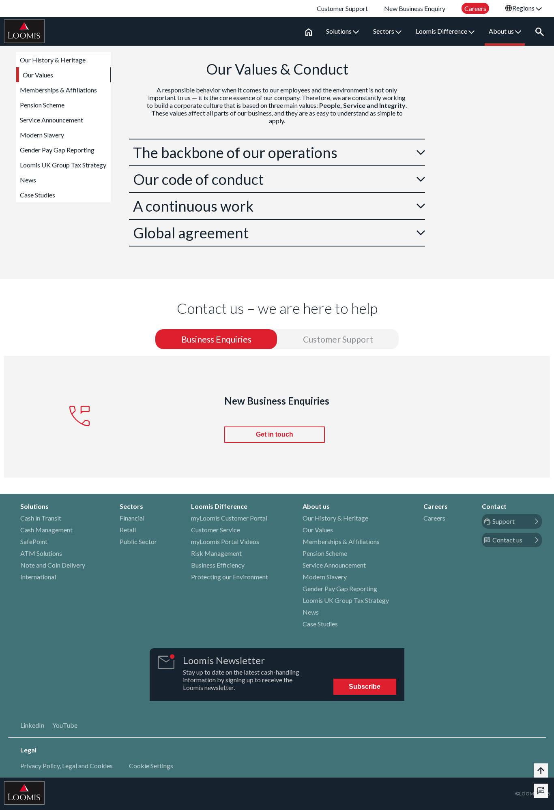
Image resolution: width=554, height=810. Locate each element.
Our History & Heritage (53, 60)
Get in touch (274, 434)
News (28, 180)
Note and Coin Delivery (52, 565)
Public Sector (138, 541)
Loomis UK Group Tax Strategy (63, 165)
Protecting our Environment (229, 577)
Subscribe (364, 686)
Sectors (384, 31)
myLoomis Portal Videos (225, 541)
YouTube (64, 725)
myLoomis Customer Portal (229, 518)
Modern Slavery (42, 135)
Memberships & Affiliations (58, 90)
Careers (434, 518)
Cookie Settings (151, 765)
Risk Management (216, 553)
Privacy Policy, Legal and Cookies (66, 765)
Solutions (339, 31)
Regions (524, 8)
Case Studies (37, 195)
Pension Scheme (42, 105)
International (38, 577)
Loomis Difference (442, 31)
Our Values (38, 75)
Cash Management (46, 530)
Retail (128, 530)
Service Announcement (51, 120)
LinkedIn (32, 725)
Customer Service (215, 530)
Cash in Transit (40, 518)
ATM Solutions (41, 553)
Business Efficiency (218, 565)
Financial (132, 518)
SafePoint (33, 541)
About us (502, 31)
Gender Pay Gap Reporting (57, 150)
